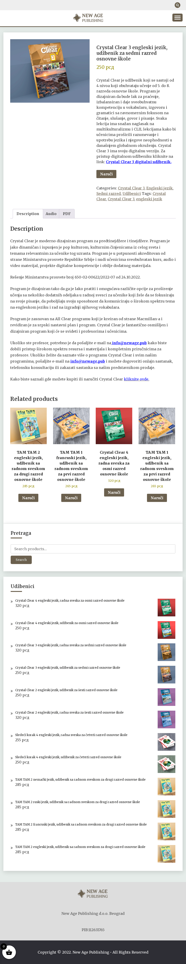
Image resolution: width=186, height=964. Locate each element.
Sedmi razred (108, 193)
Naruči (106, 174)
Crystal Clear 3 (131, 188)
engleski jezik (149, 199)
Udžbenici (131, 193)
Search (21, 560)
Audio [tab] (51, 213)
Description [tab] (28, 213)
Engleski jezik (159, 188)
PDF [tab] (67, 213)
